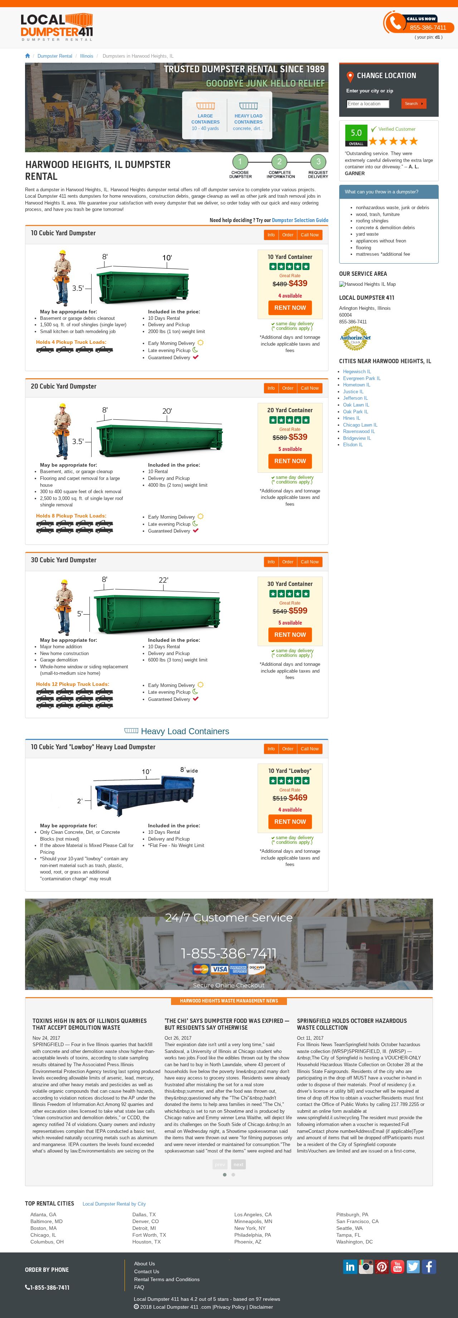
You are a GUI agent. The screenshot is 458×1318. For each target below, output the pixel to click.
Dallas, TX (144, 1214)
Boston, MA (43, 1228)
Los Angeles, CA (253, 1214)
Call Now (310, 234)
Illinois (86, 56)
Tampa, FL (348, 1235)
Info (271, 234)
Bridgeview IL (357, 438)
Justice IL (353, 391)
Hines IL (351, 418)
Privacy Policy (229, 1307)
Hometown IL (356, 385)
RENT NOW (290, 308)
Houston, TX (146, 1242)
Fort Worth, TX (149, 1235)
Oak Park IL (355, 411)
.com (182, 1307)
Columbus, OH (47, 1242)
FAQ (139, 1287)
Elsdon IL (353, 444)
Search (411, 103)
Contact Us (146, 1271)
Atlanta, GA (43, 1214)
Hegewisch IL (357, 371)
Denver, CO (145, 1221)
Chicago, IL (43, 1235)
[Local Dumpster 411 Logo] (57, 26)
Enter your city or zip (369, 90)
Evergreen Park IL (362, 378)
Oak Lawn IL (356, 405)
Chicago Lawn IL (360, 425)
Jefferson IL (355, 398)
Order (287, 234)
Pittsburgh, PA (352, 1214)
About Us (144, 1263)
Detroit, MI (144, 1228)
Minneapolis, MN (253, 1221)
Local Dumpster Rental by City (114, 1204)
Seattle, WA (349, 1228)
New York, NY (249, 1228)
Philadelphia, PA (252, 1235)
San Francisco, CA (357, 1221)
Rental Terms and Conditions (167, 1279)
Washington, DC (354, 1242)
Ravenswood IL (359, 431)
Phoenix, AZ (248, 1242)
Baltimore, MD (46, 1221)
